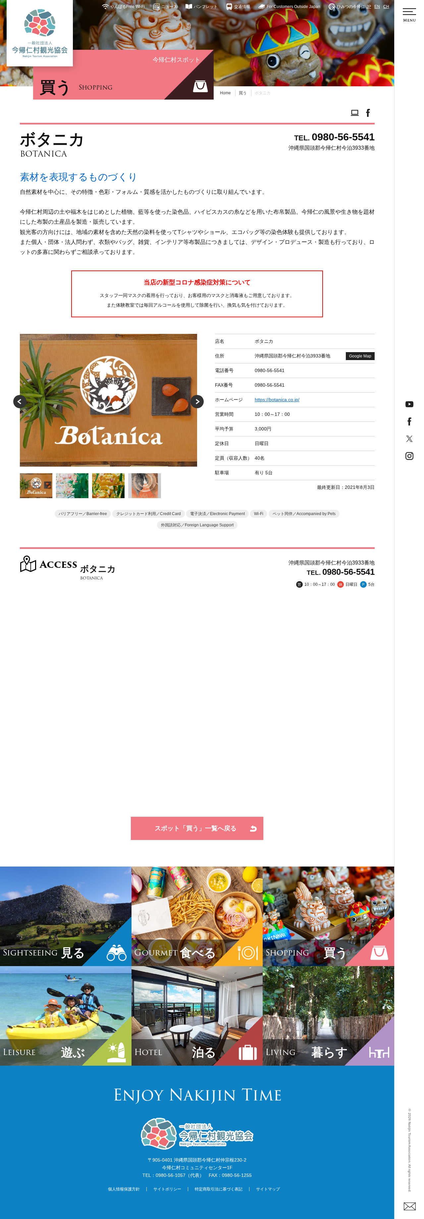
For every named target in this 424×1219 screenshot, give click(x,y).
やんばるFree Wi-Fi (127, 6)
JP (368, 6)
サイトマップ (268, 1189)
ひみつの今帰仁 (351, 6)
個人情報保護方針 (124, 1189)
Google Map (360, 356)
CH (386, 6)
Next (197, 401)
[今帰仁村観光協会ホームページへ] (40, 33)
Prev (19, 401)
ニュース (169, 6)
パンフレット (206, 6)
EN (377, 6)
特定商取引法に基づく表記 (218, 1189)
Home (225, 93)
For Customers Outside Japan (293, 6)
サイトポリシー (167, 1189)
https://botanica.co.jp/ (277, 399)
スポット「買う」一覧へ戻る (196, 828)
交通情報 (242, 6)
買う (243, 93)
